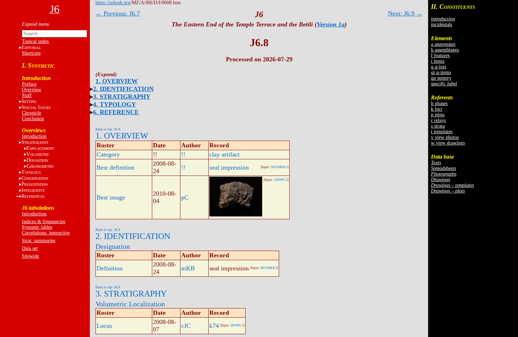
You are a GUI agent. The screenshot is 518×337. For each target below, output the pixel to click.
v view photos (445, 137)
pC (185, 197)
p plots (437, 114)
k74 (214, 325)
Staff (27, 95)
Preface (29, 84)
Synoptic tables (37, 227)
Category (108, 154)
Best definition (115, 167)
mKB (188, 268)
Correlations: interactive (46, 232)
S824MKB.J (279, 167)
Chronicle (31, 113)
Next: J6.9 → (405, 13)
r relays (438, 120)
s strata (438, 126)
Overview (31, 89)
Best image (111, 197)
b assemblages (445, 50)
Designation (112, 246)
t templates (441, 131)
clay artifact (224, 154)
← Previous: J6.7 (117, 13)
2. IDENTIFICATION (123, 88)
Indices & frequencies (43, 221)
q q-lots (438, 66)
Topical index (35, 41)
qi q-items (441, 72)
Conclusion (33, 118)
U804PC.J (281, 180)
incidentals (441, 24)
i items (437, 61)
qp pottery (441, 78)
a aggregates (443, 44)
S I (36, 107)
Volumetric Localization (130, 304)
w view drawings (448, 143)
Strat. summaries (38, 240)
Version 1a (331, 24)
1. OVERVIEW (116, 81)
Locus (104, 325)
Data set (30, 248)
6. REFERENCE (116, 112)
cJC (186, 325)
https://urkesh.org (112, 2)
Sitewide (30, 256)
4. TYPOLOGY (114, 104)
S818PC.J (236, 325)
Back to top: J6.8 (107, 129)
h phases (439, 103)
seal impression (229, 167)
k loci (436, 109)
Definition (110, 268)
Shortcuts (31, 53)
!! (183, 154)
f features (440, 55)
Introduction (34, 136)
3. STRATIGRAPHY (121, 96)
